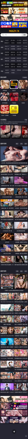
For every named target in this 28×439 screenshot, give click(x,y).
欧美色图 (19, 58)
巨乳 (21, 143)
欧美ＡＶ (19, 46)
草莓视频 (19, 70)
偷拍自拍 (13, 52)
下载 (26, 119)
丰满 (17, 271)
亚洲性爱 (7, 52)
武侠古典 (25, 64)
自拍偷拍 (13, 46)
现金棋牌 (19, 43)
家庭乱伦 (13, 64)
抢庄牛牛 (25, 43)
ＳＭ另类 (25, 49)
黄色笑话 (19, 66)
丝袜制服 (13, 49)
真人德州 (13, 40)
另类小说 (13, 66)
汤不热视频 (25, 70)
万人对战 (19, 40)
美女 (17, 143)
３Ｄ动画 (25, 46)
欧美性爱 (25, 52)
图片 (2, 59)
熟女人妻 (7, 49)
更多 (26, 143)
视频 (2, 47)
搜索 (25, 35)
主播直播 (19, 49)
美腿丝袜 (7, 60)
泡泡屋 (12, 72)
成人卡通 (19, 52)
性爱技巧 (25, 66)
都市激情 (7, 64)
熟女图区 (19, 60)
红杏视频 (7, 72)
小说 (2, 65)
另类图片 (25, 60)
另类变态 (25, 54)
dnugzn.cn (14, 31)
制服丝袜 (7, 54)
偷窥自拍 (7, 58)
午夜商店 (13, 70)
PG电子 (7, 40)
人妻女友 (19, 64)
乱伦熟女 (19, 54)
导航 (2, 71)
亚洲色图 (13, 58)
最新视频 (3, 144)
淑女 (21, 271)
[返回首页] (26, 436)
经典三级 (13, 54)
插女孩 (7, 70)
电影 (2, 53)
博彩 (2, 41)
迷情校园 (7, 66)
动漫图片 (25, 58)
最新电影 (3, 271)
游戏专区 (25, 40)
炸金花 (12, 43)
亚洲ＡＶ (7, 46)
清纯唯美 (13, 60)
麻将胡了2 (7, 43)
